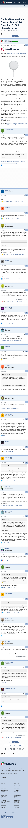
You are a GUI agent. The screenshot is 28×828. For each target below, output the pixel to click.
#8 (26, 312)
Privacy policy (4, 812)
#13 (26, 419)
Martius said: (5, 519)
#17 (26, 516)
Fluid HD (4, 815)
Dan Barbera (3, 800)
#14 (26, 446)
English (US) (9, 817)
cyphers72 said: (5, 696)
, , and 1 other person (13, 635)
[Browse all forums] (22, 6)
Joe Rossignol (17, 785)
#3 (26, 195)
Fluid (1, 815)
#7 (26, 290)
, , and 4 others (12, 612)
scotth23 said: (5, 241)
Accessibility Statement (13, 812)
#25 (26, 717)
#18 (26, 553)
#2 (26, 134)
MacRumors (4, 30)
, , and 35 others (13, 301)
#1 (26, 45)
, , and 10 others (14, 254)
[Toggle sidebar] (26, 6)
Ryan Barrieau (17, 800)
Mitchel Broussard (4, 790)
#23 (26, 667)
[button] (2, 2)
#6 (26, 265)
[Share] (24, 45)
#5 (26, 229)
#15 (26, 462)
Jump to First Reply (11, 45)
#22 (26, 646)
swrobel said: (5, 465)
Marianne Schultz (17, 795)
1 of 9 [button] (10, 36)
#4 (26, 212)
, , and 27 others (13, 278)
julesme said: (5, 670)
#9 (26, 334)
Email (2, 783)
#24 (26, 693)
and (6, 165)
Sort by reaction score (22, 30)
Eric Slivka (16, 780)
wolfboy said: (5, 602)
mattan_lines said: (6, 720)
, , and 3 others (13, 560)
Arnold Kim (3, 780)
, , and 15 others (13, 218)
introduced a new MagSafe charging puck (16, 53)
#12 (26, 402)
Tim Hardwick (16, 790)
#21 (26, 623)
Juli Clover (3, 785)
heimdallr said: (5, 574)
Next (14, 36)
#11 (26, 371)
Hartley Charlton (4, 795)
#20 (26, 598)
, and (11, 340)
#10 (26, 351)
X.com (5, 783)
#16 (26, 491)
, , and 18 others (13, 201)
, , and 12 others (11, 323)
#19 (26, 571)
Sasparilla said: (5, 374)
